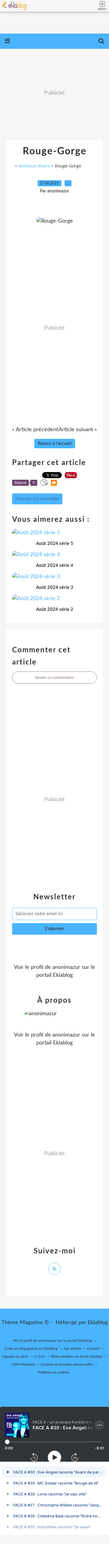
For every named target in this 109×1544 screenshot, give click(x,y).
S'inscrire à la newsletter (37, 499)
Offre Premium (23, 1364)
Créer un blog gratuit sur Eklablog (31, 1348)
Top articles (72, 1348)
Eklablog (97, 1322)
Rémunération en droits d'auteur (77, 1356)
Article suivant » (77, 429)
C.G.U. (40, 1356)
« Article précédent (35, 429)
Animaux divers (34, 166)
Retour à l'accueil (54, 443)
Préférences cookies (53, 1372)
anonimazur (66, 967)
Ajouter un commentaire (54, 677)
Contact (93, 1348)
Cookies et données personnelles (67, 1364)
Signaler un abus (15, 1356)
